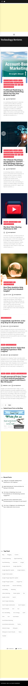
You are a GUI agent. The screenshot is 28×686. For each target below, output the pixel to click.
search (14, 597)
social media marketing (7, 620)
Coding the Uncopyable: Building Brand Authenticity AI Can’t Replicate (13, 481)
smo (9, 616)
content (16, 554)
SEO (19, 84)
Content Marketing (6, 558)
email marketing (6, 562)
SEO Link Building (6, 612)
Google (20, 80)
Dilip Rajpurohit (12, 99)
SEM (16, 84)
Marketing (13, 589)
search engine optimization (8, 605)
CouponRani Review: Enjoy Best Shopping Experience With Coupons (13, 349)
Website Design (6, 628)
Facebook (15, 562)
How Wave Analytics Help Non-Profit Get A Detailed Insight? (13, 289)
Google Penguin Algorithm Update (10, 577)
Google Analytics (21, 570)
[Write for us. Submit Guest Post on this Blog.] (14, 419)
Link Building (5, 589)
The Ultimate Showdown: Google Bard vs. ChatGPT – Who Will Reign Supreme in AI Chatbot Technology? (13, 162)
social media (16, 616)
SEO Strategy (16, 612)
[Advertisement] (14, 18)
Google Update (5, 585)
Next (9, 405)
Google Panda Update (7, 574)
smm (3, 616)
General (15, 80)
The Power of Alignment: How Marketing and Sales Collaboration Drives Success (14, 506)
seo (18, 608)
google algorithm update (8, 570)
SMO (22, 84)
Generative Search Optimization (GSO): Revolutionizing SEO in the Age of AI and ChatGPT (15, 500)
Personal (13, 373)
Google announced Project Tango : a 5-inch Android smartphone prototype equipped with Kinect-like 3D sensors (14, 379)
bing (3, 554)
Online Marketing (18, 82)
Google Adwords (6, 566)
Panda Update (16, 593)
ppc (24, 593)
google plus (19, 581)
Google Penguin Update (7, 581)
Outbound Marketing (9, 84)
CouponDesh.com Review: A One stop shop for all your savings (13, 322)
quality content (5, 597)
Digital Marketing (8, 80)
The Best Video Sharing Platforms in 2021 (12, 228)
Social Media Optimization (8, 624)
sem (13, 608)
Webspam (15, 628)
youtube (4, 635)
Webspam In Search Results (8, 632)
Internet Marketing (17, 585)
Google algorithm (17, 566)
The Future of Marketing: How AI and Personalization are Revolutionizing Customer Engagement (14, 493)
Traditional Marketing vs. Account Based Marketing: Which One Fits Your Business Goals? (13, 92)
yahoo (19, 632)
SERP (24, 612)
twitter (19, 624)
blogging (9, 554)
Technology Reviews (9, 86)
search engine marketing (8, 601)
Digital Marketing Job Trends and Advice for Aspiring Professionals (14, 487)
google (22, 562)
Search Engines (21, 605)
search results (5, 608)
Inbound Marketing (8, 82)
